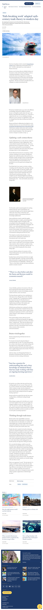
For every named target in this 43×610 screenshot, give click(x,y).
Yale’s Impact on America (13, 6)
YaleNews (5, 4)
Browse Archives (5, 596)
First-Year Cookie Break (36, 6)
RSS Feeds (4, 597)
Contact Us (4, 600)
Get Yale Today (6, 592)
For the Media (4, 598)
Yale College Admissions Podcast (25, 6)
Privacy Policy (4, 604)
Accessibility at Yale (5, 602)
